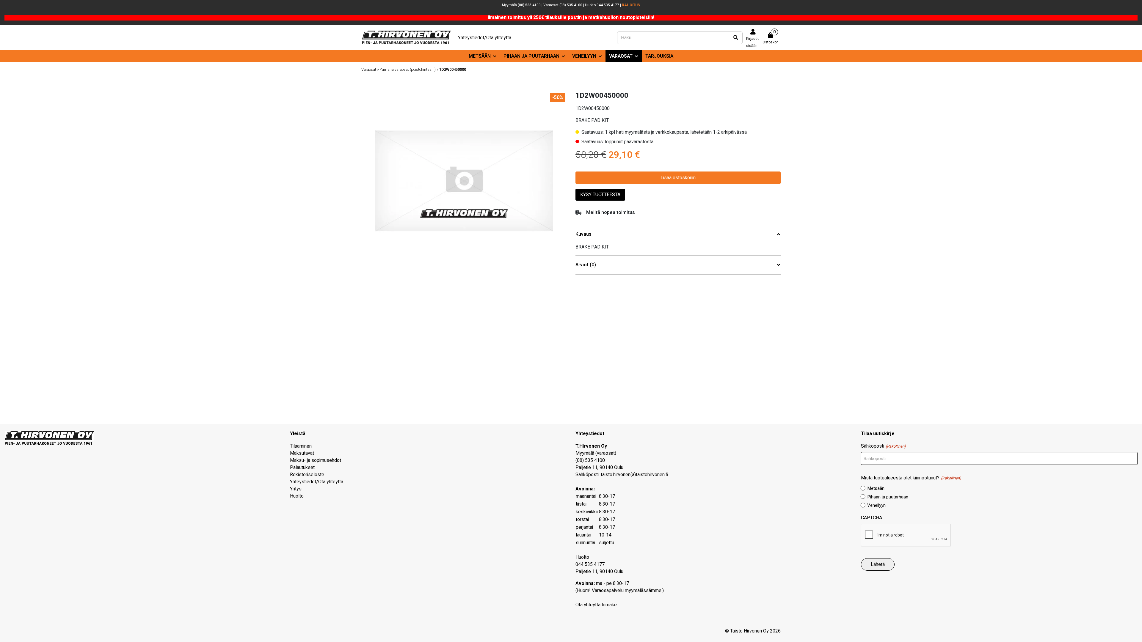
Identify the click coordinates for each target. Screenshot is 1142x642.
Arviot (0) (585, 265)
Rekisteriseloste (307, 474)
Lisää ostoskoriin (678, 177)
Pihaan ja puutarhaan (531, 56)
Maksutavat (302, 453)
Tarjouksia (659, 56)
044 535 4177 (590, 564)
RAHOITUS (631, 5)
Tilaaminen (301, 446)
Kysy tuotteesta (600, 194)
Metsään (480, 56)
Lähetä (878, 564)
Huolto (297, 496)
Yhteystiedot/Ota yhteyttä (484, 37)
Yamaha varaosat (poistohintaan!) (408, 69)
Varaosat (621, 56)
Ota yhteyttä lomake (596, 604)
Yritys (296, 488)
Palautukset (302, 467)
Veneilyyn (584, 56)
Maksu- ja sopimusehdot (315, 460)
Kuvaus (583, 234)
